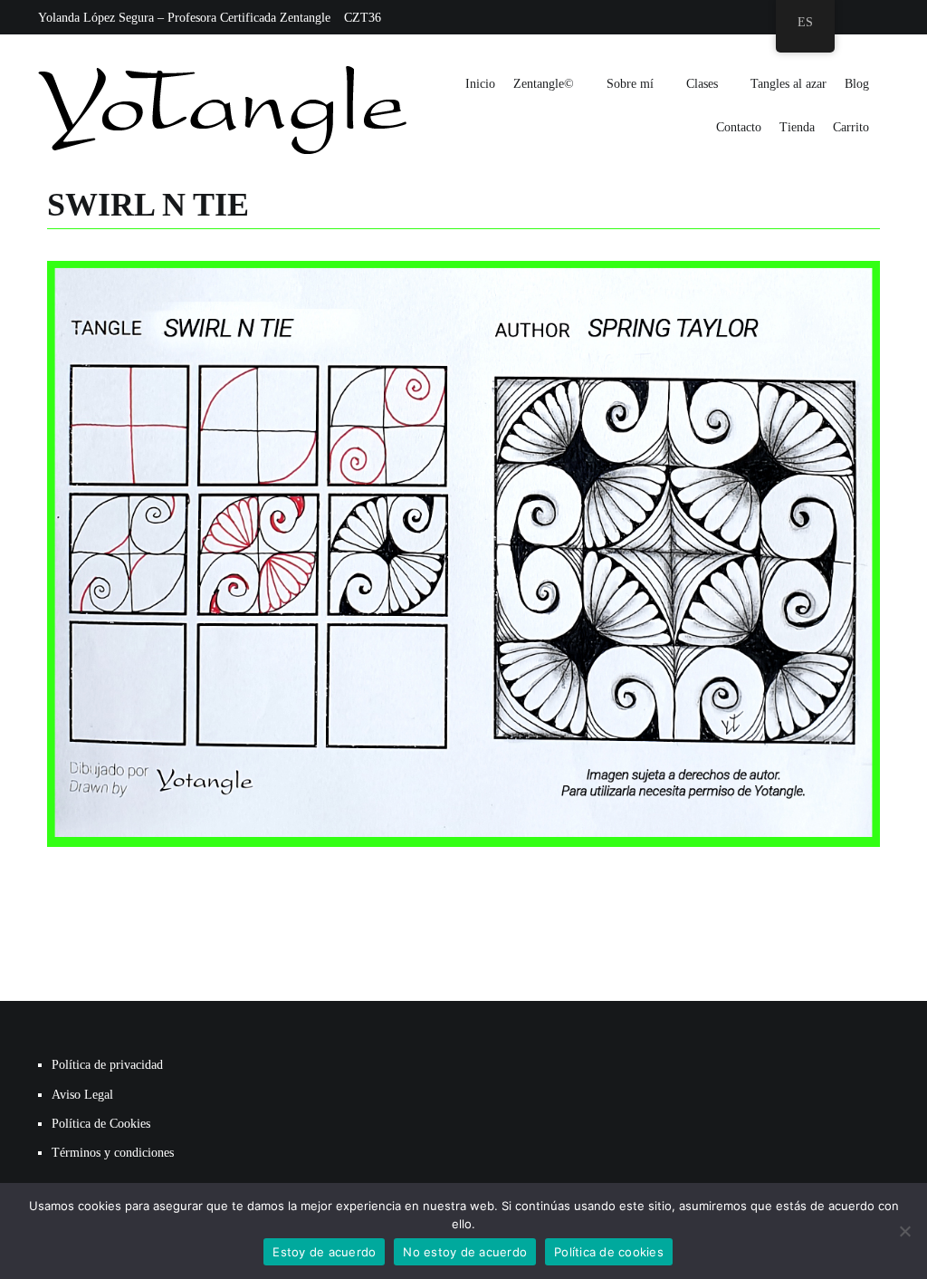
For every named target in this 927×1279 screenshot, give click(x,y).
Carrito (851, 127)
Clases (702, 84)
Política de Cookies (101, 1123)
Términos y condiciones (113, 1152)
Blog (857, 84)
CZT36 (362, 17)
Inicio (480, 84)
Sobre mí (630, 84)
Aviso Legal (82, 1094)
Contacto (738, 127)
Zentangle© (543, 84)
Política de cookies (609, 1252)
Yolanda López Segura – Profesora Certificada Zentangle (184, 17)
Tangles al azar (788, 84)
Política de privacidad (107, 1065)
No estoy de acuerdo (465, 1252)
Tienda (797, 127)
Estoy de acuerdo (324, 1252)
